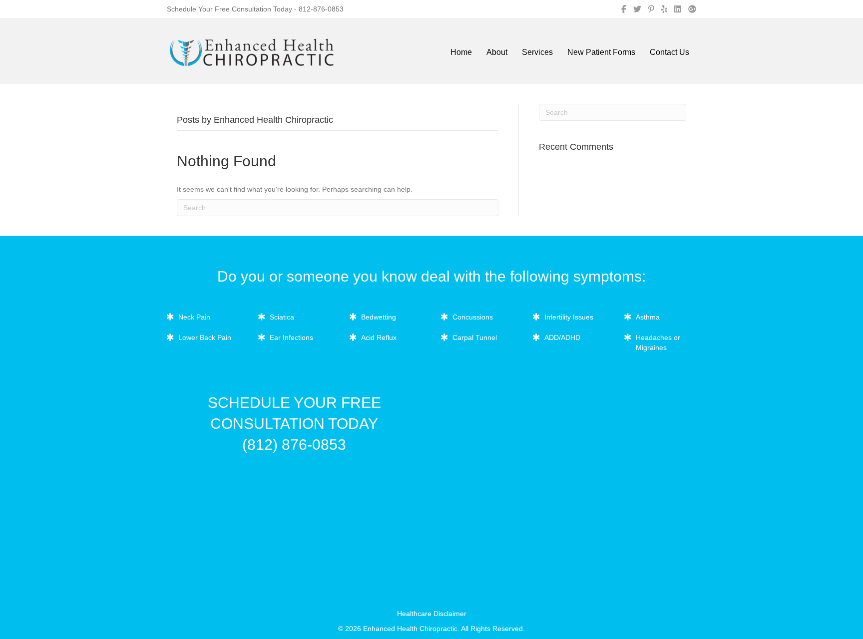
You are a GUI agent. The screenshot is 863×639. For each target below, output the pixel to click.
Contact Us (669, 52)
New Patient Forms (601, 52)
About (496, 52)
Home (461, 52)
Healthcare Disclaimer (431, 614)
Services (537, 52)
